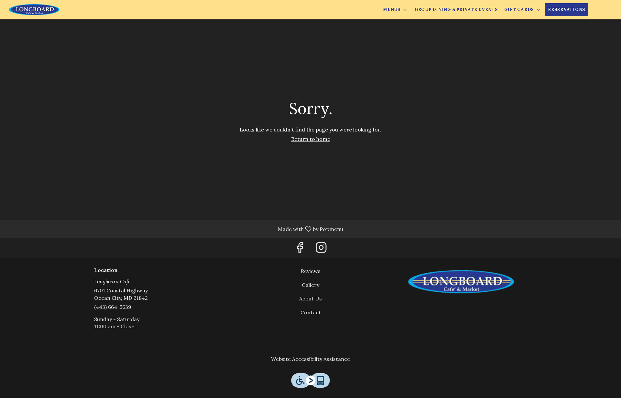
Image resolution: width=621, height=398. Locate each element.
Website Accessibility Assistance (310, 359)
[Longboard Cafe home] (34, 10)
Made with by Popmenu (174, 229)
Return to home (310, 139)
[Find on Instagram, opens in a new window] (321, 249)
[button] (395, 9)
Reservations (566, 9)
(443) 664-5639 (112, 307)
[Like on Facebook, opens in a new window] (300, 249)
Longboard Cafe (461, 282)
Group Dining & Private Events (456, 9)
